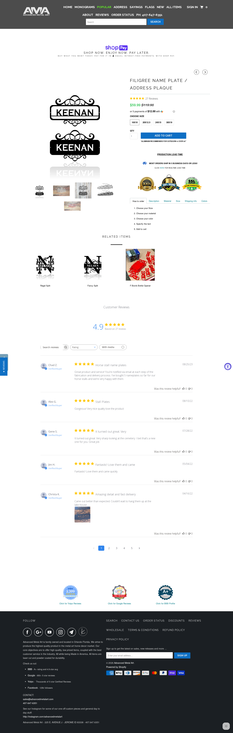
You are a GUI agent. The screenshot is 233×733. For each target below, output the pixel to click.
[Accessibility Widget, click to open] (227, 366)
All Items (174, 7)
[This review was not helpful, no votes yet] (189, 388)
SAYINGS (136, 7)
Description (154, 200)
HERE (162, 168)
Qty (132, 130)
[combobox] (84, 347)
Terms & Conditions (143, 630)
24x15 (158, 122)
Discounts (176, 620)
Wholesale (115, 630)
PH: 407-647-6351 (149, 14)
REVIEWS (102, 14)
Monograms (85, 7)
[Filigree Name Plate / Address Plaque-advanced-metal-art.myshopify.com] (75, 128)
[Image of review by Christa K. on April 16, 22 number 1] (82, 514)
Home (67, 7)
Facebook (33, 687)
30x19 (169, 122)
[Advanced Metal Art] (39, 11)
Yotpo (30, 681)
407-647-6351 (30, 703)
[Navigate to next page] (139, 548)
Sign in (192, 7)
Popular (104, 7)
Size (178, 200)
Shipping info (191, 200)
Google (31, 675)
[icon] (197, 72)
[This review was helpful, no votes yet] (183, 388)
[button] (170, 111)
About (87, 14)
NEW (160, 7)
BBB (30, 669)
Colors (204, 200)
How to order (138, 201)
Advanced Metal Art (124, 662)
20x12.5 (146, 122)
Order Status (154, 620)
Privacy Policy (117, 639)
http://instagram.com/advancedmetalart (42, 716)
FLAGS (150, 7)
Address (120, 7)
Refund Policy (173, 630)
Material (167, 200)
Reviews (194, 620)
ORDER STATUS (122, 14)
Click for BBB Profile (165, 603)
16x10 (135, 122)
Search (111, 620)
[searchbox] (52, 347)
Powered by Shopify (116, 666)
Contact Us (130, 620)
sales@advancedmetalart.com (38, 699)
